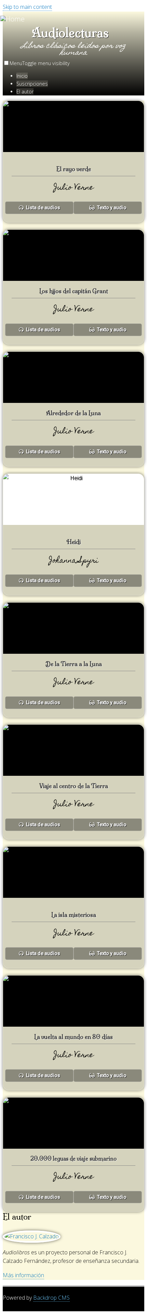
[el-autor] (32, 1236)
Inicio (22, 76)
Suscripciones (32, 83)
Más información (23, 1275)
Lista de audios (42, 207)
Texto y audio (111, 207)
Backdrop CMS (51, 1297)
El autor (25, 91)
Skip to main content (27, 7)
